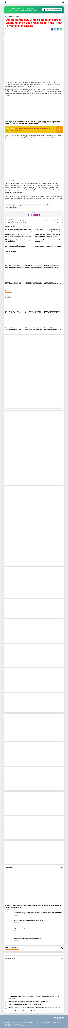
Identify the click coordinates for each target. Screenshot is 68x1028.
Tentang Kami (8, 1025)
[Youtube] (38, 215)
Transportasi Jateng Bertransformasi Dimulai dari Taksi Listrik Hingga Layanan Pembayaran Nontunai (53, 283)
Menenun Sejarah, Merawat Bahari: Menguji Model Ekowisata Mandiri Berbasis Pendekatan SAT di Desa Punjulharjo (33, 906)
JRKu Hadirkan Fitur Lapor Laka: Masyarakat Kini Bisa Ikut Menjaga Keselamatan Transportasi (19, 245)
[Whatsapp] (61, 29)
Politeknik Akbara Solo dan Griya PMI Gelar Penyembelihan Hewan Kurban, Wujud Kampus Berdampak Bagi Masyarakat (17, 235)
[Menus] (5, 2)
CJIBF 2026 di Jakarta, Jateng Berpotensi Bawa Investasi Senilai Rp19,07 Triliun (14, 266)
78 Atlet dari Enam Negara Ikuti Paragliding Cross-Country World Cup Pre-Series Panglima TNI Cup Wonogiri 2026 (33, 997)
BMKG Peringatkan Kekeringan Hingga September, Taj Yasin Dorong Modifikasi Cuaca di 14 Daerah (52, 266)
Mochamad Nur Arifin (12, 207)
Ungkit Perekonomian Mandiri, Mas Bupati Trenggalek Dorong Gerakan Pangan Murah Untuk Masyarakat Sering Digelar (32, 122)
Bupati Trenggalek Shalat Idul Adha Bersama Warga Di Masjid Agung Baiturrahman (17, 221)
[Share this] (52, 29)
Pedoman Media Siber (23, 1025)
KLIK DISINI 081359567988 (52, 10)
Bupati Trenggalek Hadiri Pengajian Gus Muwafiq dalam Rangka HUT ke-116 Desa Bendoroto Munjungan (19, 230)
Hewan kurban (29, 205)
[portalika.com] (34, 2)
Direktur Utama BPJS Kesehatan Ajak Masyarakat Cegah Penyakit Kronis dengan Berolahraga (47, 235)
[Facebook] (29, 215)
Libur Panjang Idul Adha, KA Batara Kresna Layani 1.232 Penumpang (18, 240)
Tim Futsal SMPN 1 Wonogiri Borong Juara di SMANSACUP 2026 (24, 1004)
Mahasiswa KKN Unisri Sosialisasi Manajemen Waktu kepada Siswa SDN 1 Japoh (29, 1001)
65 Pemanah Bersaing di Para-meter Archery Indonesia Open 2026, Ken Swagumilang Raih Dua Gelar (34, 1007)
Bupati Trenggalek (11, 205)
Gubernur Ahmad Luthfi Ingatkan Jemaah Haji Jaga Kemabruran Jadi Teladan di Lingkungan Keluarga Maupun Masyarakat (48, 230)
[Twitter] (32, 215)
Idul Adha (37, 205)
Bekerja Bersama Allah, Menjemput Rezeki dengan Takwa (28, 920)
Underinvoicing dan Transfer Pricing (23, 928)
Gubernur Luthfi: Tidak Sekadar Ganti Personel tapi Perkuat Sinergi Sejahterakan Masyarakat (34, 283)
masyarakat (46, 205)
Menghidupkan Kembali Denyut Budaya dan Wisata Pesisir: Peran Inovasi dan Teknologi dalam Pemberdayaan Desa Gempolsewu (38, 913)
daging (20, 205)
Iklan (32, 1025)
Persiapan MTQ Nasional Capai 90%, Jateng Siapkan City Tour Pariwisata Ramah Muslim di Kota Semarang (14, 283)
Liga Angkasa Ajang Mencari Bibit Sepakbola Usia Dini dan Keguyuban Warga (28, 1011)
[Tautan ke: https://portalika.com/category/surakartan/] (62, 948)
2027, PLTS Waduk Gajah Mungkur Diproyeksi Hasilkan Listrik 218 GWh (34, 266)
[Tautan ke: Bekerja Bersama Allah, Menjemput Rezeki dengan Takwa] (8, 923)
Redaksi (15, 1025)
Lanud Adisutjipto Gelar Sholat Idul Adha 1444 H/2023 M (50, 221)
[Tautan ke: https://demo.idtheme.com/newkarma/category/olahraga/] (62, 959)
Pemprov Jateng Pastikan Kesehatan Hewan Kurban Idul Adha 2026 (48, 240)
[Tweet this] (55, 29)
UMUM (6, 29)
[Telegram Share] (58, 29)
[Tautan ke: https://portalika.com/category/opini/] (62, 868)
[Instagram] (35, 215)
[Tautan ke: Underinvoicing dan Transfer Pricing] (8, 931)
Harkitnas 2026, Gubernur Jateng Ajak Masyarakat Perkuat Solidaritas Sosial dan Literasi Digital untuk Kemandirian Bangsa (48, 245)
